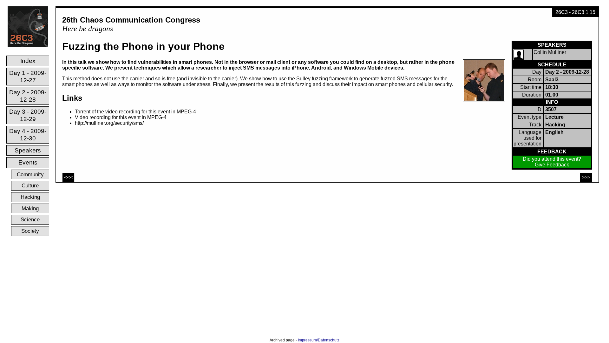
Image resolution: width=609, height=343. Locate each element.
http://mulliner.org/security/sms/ (109, 123)
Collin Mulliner (550, 52)
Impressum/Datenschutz (318, 340)
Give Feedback (552, 164)
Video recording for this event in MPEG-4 (121, 117)
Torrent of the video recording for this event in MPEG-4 (135, 111)
